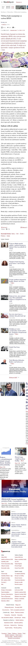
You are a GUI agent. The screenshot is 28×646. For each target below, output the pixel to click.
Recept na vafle (18, 582)
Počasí (10, 285)
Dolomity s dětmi (5, 600)
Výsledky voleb (5, 561)
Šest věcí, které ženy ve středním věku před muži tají (17, 315)
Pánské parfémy (18, 627)
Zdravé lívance (18, 578)
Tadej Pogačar (18, 563)
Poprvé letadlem (5, 592)
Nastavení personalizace (14, 638)
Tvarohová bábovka (20, 580)
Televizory (20, 625)
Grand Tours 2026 (19, 568)
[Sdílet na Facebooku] (6, 229)
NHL (2, 584)
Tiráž (24, 633)
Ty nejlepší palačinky (20, 573)
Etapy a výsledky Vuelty (20, 559)
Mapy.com (18, 604)
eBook (4, 27)
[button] (14, 60)
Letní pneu (6, 625)
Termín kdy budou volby (7, 563)
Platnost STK (18, 600)
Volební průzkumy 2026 (7, 559)
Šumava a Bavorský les (7, 594)
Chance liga (4, 573)
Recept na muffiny (19, 575)
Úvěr (17, 233)
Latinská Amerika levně (7, 598)
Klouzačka (19, 615)
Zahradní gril (17, 617)
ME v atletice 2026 (5, 580)
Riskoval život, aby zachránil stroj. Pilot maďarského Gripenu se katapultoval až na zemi (17, 298)
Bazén (12, 612)
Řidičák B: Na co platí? (20, 596)
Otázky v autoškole (19, 598)
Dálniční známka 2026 (20, 592)
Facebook (4, 633)
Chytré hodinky (8, 627)
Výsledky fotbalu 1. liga (7, 575)
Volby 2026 (4, 557)
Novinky (3, 22)
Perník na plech (18, 584)
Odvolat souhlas (18, 636)
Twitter (9, 633)
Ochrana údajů (8, 636)
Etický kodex (19, 635)
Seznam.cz (19, 2)
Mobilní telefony (19, 620)
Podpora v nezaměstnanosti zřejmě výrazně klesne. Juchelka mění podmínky (6, 461)
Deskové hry (13, 625)
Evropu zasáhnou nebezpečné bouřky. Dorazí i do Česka (17, 280)
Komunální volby (5, 568)
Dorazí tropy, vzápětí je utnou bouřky (20, 459)
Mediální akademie (9, 635)
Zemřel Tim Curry (14, 347)
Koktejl (10, 336)
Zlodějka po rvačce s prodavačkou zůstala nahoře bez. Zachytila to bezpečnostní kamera (17, 331)
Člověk (21, 233)
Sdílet (10, 27)
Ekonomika (11, 267)
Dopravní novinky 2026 (20, 594)
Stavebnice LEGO (8, 622)
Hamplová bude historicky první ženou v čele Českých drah (17, 263)
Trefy (10, 365)
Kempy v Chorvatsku (6, 590)
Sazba (8, 236)
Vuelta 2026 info (19, 557)
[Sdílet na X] (9, 229)
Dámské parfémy (18, 622)
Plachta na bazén (19, 612)
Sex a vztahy (12, 317)
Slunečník (13, 615)
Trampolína (7, 615)
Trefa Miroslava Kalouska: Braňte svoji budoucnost (16, 361)
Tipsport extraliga (5, 578)
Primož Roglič (18, 565)
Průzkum (3, 236)
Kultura (11, 349)
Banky (13, 233)
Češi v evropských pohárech (17, 610)
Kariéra (19, 633)
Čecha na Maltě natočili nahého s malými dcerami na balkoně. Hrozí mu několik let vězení (17, 246)
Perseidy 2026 (18, 607)
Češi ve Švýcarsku (5, 596)
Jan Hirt (17, 561)
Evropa (10, 250)
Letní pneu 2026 (19, 590)
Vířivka (23, 617)
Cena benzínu (5, 610)
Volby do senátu (5, 565)
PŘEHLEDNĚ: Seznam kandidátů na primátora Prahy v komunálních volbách (14, 500)
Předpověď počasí (9, 607)
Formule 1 (3, 582)
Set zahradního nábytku (7, 617)
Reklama (14, 633)
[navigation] (2, 2)
